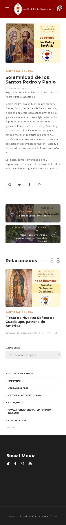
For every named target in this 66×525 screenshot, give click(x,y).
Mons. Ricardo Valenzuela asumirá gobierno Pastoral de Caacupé (31, 237)
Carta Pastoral (18, 388)
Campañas (14, 381)
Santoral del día (19, 71)
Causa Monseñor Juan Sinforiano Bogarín (29, 412)
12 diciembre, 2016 (29, 333)
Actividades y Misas (20, 373)
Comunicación (13, 88)
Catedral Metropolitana (24, 395)
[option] (33, 301)
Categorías (13, 347)
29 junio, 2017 (27, 88)
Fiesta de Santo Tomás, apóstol (35, 215)
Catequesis (15, 402)
